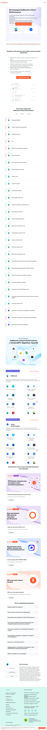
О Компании (8, 714)
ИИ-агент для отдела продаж (15, 592)
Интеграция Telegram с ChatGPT (31, 703)
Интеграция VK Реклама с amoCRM (31, 698)
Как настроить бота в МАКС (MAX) (17, 559)
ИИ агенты (8, 706)
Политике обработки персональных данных (15, 728)
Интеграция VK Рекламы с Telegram (31, 692)
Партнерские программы (11, 709)
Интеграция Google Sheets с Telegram (32, 701)
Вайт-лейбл (8, 711)
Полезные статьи (9, 708)
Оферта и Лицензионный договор (31, 713)
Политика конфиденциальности (30, 714)
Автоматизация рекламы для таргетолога (19, 494)
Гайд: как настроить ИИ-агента (16, 527)
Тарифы (7, 704)
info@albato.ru (9, 696)
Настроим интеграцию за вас (12, 713)
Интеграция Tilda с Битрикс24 (30, 700)
